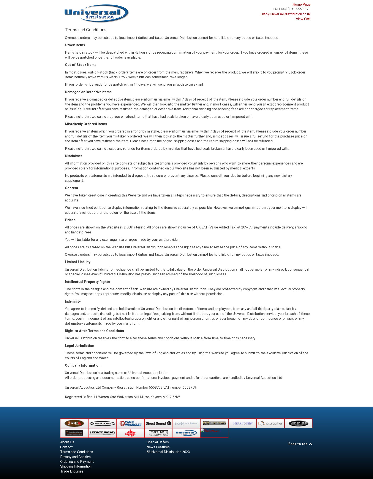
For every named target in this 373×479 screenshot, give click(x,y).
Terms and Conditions (76, 452)
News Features (158, 447)
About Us (67, 442)
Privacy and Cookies (75, 457)
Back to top (298, 444)
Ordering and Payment (77, 462)
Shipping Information (76, 466)
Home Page (302, 4)
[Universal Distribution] (97, 13)
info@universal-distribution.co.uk (286, 14)
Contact (66, 447)
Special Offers (158, 442)
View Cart (303, 19)
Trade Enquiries (71, 471)
